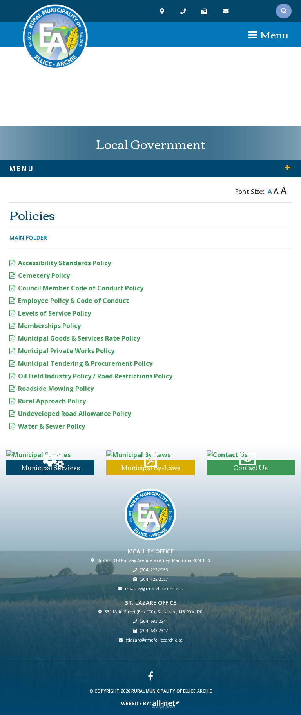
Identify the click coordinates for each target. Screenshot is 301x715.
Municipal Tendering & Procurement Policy (85, 363)
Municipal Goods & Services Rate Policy (79, 338)
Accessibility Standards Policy (64, 263)
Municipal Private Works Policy (66, 351)
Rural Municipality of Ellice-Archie (55, 37)
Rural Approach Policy (52, 401)
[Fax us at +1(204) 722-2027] (205, 11)
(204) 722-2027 (154, 579)
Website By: (136, 703)
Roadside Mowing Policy (56, 388)
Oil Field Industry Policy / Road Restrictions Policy (95, 376)
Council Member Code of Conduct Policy (80, 288)
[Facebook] (150, 675)
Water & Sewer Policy (51, 426)
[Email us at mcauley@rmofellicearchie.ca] (227, 11)
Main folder (28, 237)
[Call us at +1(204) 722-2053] (184, 11)
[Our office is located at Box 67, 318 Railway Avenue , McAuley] (163, 11)
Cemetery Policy (44, 275)
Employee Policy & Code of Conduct (73, 300)
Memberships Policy (49, 325)
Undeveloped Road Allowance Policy (74, 413)
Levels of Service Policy (54, 313)
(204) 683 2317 (154, 630)
